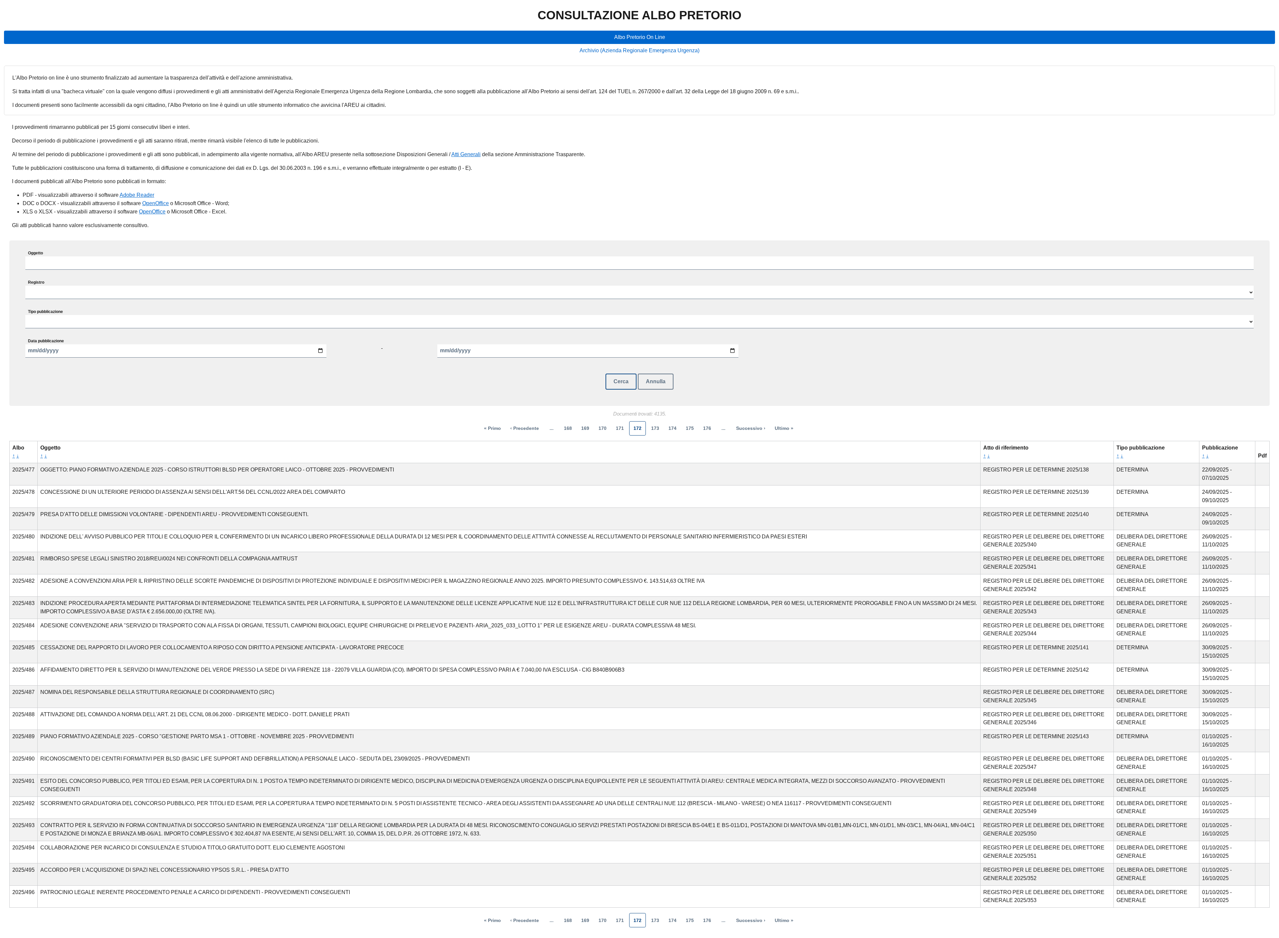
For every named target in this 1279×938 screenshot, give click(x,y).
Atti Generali (466, 154)
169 (585, 428)
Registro (36, 282)
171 (620, 428)
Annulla (655, 381)
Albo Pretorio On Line (639, 37)
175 (690, 428)
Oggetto (35, 253)
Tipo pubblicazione (45, 311)
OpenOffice (155, 203)
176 (707, 428)
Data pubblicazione (46, 341)
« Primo (492, 428)
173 (655, 428)
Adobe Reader (137, 195)
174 (672, 428)
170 (603, 428)
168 (568, 428)
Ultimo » (784, 428)
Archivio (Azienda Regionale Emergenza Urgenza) (639, 50)
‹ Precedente (524, 428)
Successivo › (750, 428)
